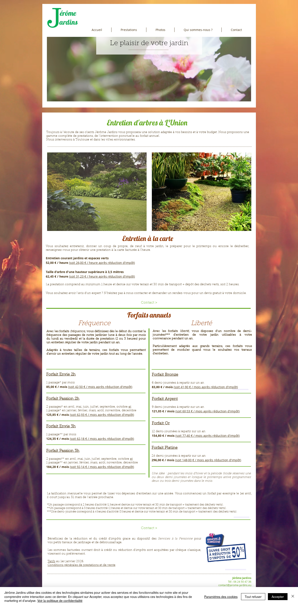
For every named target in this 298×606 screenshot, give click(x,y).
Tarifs (51, 561)
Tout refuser (253, 596)
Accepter (278, 596)
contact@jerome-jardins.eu (234, 585)
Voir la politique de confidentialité (59, 600)
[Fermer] (292, 597)
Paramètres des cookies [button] (221, 596)
